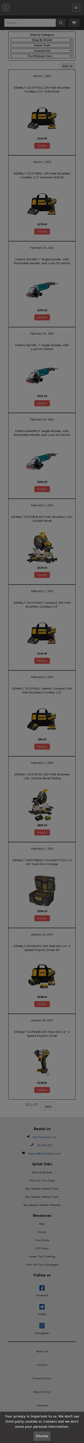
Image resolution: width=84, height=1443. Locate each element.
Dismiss (42, 1436)
